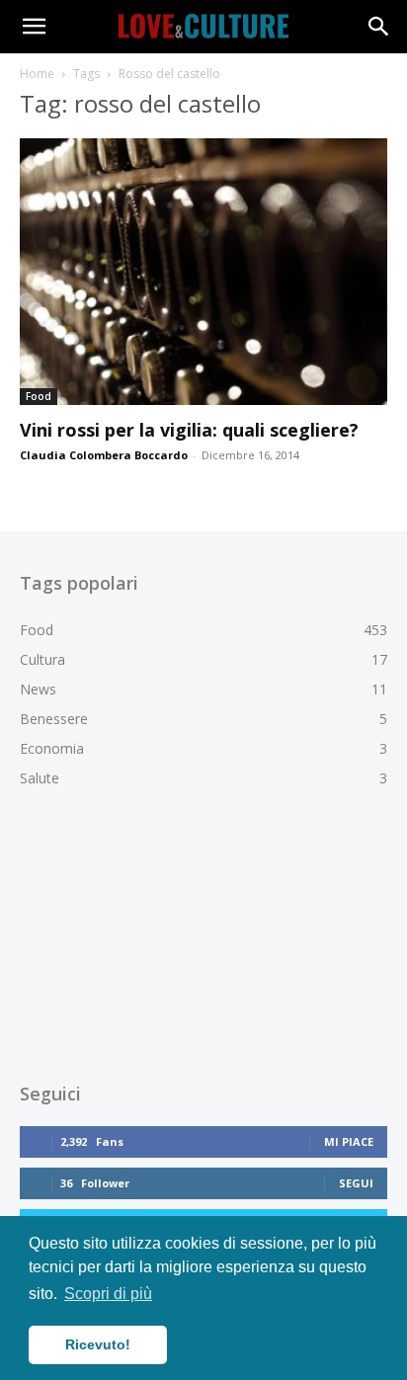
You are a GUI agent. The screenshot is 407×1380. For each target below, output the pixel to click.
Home (37, 73)
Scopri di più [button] (108, 1293)
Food (38, 396)
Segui (356, 1183)
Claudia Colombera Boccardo (104, 454)
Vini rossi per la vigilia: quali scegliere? (189, 430)
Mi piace (348, 1141)
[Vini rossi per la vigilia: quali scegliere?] (203, 271)
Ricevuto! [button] (97, 1344)
